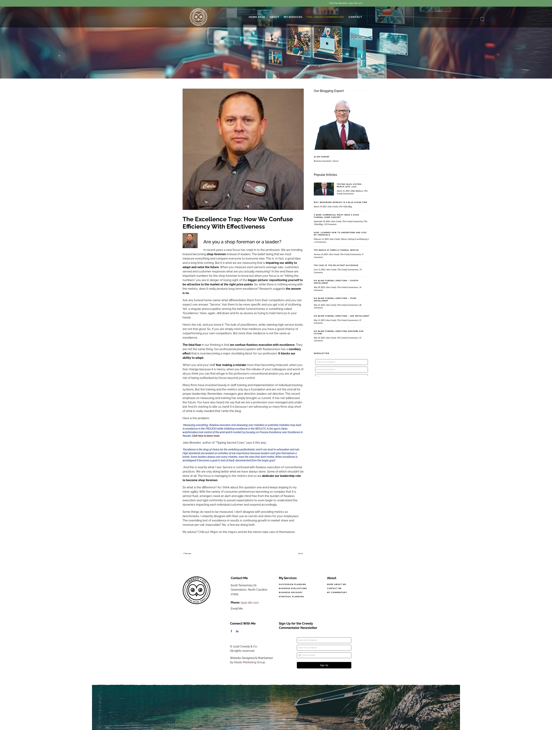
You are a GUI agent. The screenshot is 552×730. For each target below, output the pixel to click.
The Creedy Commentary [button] (325, 17)
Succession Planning (292, 584)
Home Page (257, 17)
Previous (188, 553)
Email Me (237, 608)
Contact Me (334, 588)
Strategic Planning (291, 597)
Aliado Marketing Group (249, 662)
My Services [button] (293, 17)
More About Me (336, 584)
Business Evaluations (293, 588)
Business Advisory (291, 592)
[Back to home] (199, 17)
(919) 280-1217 (355, 3)
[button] (276, 707)
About (274, 17)
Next (300, 553)
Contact (355, 17)
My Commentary (337, 592)
